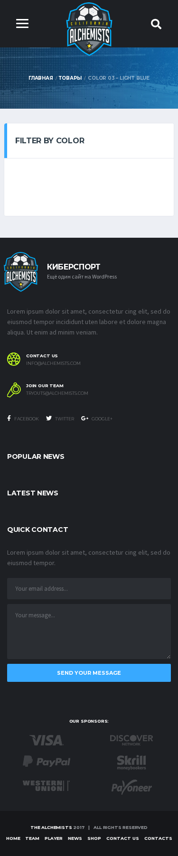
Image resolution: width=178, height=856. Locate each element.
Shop (94, 838)
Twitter (64, 418)
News (75, 838)
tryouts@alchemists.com (57, 393)
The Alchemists (51, 827)
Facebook (26, 418)
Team (32, 838)
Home (13, 838)
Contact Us (122, 838)
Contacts (158, 838)
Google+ (101, 418)
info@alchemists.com (53, 363)
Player (54, 838)
